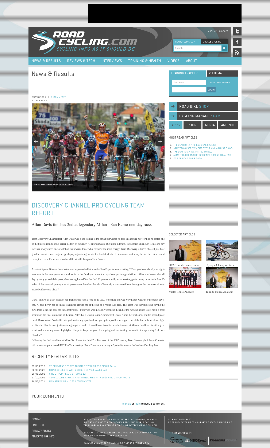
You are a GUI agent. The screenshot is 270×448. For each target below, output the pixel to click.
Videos (173, 61)
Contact (223, 31)
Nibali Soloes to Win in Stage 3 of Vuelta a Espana (78, 370)
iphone (192, 125)
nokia (210, 125)
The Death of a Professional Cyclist (194, 145)
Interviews (111, 61)
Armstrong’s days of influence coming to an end (202, 155)
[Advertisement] (165, 13)
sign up (126, 403)
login (137, 403)
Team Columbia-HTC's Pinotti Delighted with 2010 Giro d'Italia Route (89, 378)
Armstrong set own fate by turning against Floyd (202, 148)
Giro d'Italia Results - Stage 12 (67, 374)
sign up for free (218, 82)
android (228, 125)
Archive (212, 31)
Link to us (38, 425)
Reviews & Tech (81, 61)
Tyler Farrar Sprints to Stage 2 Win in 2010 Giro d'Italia (82, 366)
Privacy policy (41, 430)
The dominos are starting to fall (192, 152)
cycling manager (201, 116)
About (191, 61)
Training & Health (144, 61)
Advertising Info (43, 436)
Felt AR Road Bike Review (187, 158)
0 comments (58, 97)
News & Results (46, 61)
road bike (194, 107)
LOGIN (211, 90)
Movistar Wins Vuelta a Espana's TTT (70, 381)
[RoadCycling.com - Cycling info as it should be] (84, 42)
